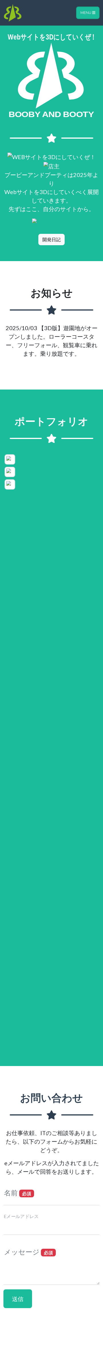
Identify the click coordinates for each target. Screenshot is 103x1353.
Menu (86, 13)
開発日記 (51, 239)
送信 (17, 1298)
